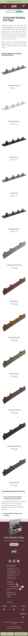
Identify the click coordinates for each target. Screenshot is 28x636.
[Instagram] (14, 561)
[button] (4, 6)
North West (10, 600)
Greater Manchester (12, 598)
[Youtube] (18, 561)
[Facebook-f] (10, 561)
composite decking (6, 27)
